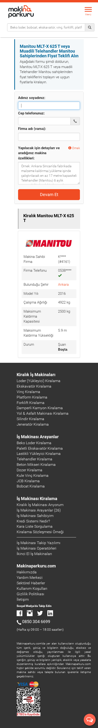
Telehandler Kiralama (34, 459)
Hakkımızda (27, 572)
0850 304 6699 (36, 621)
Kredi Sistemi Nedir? (33, 521)
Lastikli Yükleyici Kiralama (39, 453)
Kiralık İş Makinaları (36, 374)
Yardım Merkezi (30, 577)
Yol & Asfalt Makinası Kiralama (43, 413)
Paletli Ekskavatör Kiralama (40, 448)
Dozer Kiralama (29, 470)
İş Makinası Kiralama (37, 498)
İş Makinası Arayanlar (38, 436)
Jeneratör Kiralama (33, 424)
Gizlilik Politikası (30, 594)
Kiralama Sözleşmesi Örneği (40, 532)
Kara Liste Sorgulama (35, 526)
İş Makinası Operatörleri (36, 548)
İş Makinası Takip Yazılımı (38, 543)
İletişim (23, 599)
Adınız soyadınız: (31, 98)
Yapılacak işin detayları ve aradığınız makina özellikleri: (39, 153)
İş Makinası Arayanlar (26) (39, 510)
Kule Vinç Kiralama (33, 475)
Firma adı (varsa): (32, 129)
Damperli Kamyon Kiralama (40, 408)
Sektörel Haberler (31, 583)
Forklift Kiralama (30, 402)
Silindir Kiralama (30, 419)
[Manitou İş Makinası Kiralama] (49, 243)
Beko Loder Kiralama (34, 443)
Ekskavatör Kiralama (34, 386)
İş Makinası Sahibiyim (35, 515)
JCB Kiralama (28, 481)
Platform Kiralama (32, 397)
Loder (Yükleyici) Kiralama (38, 381)
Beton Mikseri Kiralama (36, 464)
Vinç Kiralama (28, 391)
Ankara (63, 284)
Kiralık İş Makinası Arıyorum (40, 504)
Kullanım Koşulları (32, 588)
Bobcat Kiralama (31, 486)
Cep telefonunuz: (31, 113)
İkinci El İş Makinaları (34, 553)
